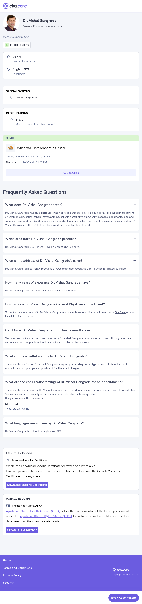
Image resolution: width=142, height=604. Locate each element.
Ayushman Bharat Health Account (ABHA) (33, 511)
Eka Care (120, 312)
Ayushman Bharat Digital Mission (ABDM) (46, 516)
